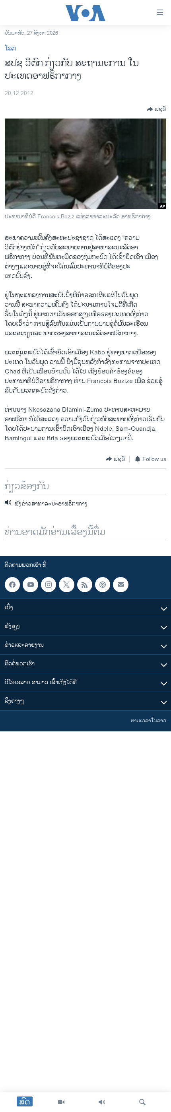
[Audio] (102, 1102)
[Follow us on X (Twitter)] (66, 584)
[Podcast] (102, 584)
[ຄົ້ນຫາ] (142, 1102)
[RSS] (84, 584)
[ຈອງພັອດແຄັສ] (120, 584)
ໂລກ (10, 48)
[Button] (156, 109)
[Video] (61, 1102)
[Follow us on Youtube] (30, 584)
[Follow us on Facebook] (12, 584)
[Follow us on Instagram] (48, 584)
